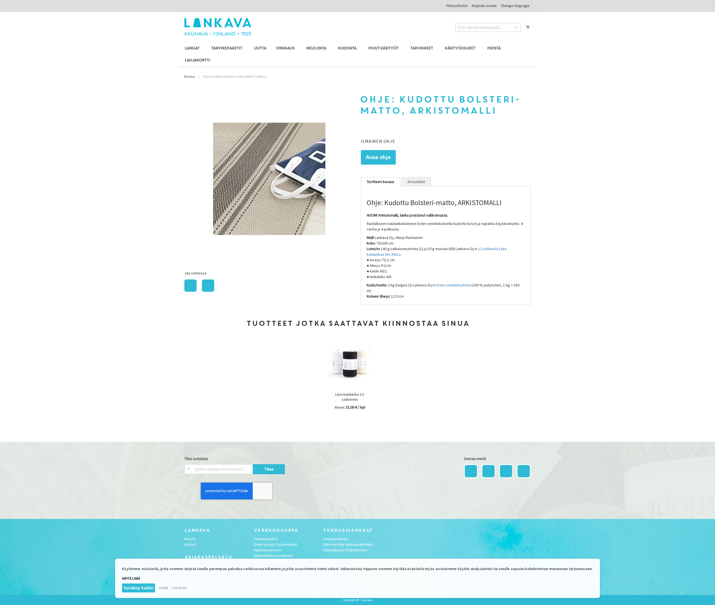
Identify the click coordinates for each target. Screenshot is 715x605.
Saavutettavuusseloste (273, 555)
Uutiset (190, 544)
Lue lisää (179, 587)
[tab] (380, 181)
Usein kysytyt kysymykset (275, 544)
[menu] (357, 54)
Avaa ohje (378, 157)
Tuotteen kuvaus (380, 181)
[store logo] (217, 26)
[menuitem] (193, 48)
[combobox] (488, 27)
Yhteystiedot (457, 5)
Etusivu (189, 76)
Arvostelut (416, 181)
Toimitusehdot (266, 538)
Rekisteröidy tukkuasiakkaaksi (348, 544)
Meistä (190, 538)
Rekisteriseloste (268, 549)
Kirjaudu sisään (484, 5)
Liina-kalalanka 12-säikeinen (350, 397)
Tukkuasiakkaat (335, 538)
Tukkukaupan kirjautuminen (345, 549)
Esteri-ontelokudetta (453, 285)
